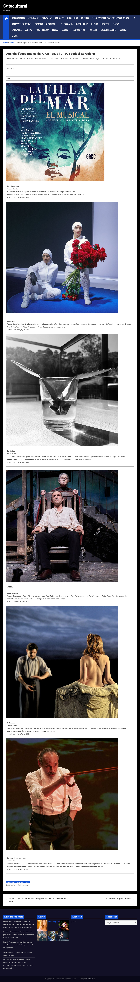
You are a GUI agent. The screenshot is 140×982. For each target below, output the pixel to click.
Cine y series (72, 18)
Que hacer (92, 30)
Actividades (33, 18)
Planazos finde (78, 30)
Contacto (59, 18)
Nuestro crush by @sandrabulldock (118, 899)
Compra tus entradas (21, 24)
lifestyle (105, 24)
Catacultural (15, 6)
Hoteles (94, 24)
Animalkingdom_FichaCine (57, 922)
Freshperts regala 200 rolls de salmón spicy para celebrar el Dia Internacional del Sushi (37, 900)
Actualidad (47, 18)
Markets (28, 30)
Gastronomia (82, 24)
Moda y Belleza (42, 30)
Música (55, 30)
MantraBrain (90, 979)
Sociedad (124, 30)
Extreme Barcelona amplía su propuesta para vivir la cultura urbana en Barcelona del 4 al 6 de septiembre (18, 934)
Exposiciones (51, 24)
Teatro (27, 882)
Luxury (116, 24)
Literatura (17, 30)
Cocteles (85, 18)
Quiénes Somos (18, 18)
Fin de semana (67, 24)
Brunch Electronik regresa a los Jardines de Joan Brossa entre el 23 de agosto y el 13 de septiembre (18, 945)
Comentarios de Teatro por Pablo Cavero (110, 18)
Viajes (15, 36)
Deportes (39, 24)
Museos (65, 30)
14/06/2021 (12, 885)
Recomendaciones (108, 30)
